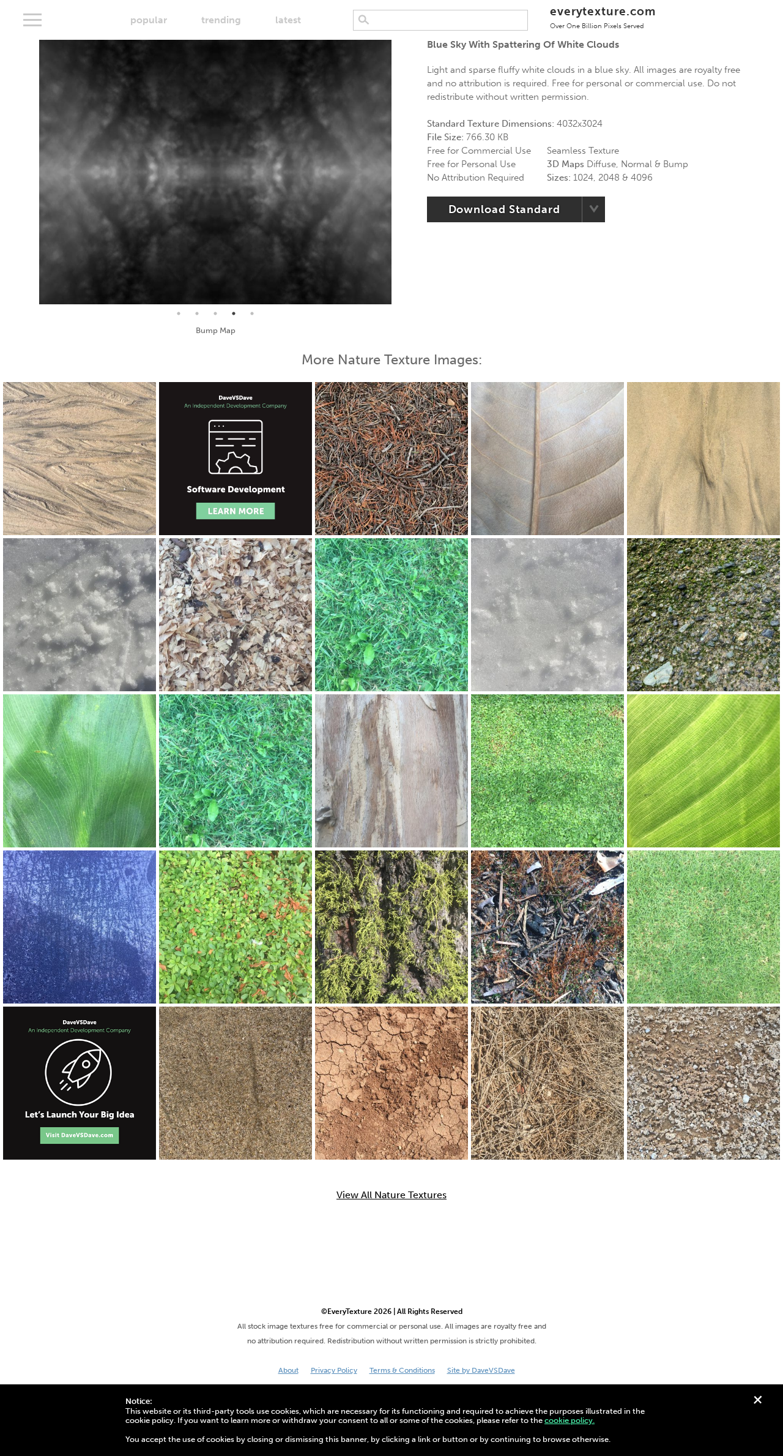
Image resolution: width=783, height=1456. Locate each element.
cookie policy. (569, 1420)
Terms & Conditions (402, 1370)
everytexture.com (603, 16)
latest (288, 20)
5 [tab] (252, 313)
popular (148, 20)
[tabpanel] (215, 172)
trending (221, 20)
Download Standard (504, 209)
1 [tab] (179, 313)
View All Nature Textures (391, 1195)
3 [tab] (215, 313)
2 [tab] (197, 313)
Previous (30, 172)
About (288, 1370)
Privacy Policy (334, 1370)
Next (401, 172)
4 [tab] (234, 313)
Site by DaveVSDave (481, 1370)
